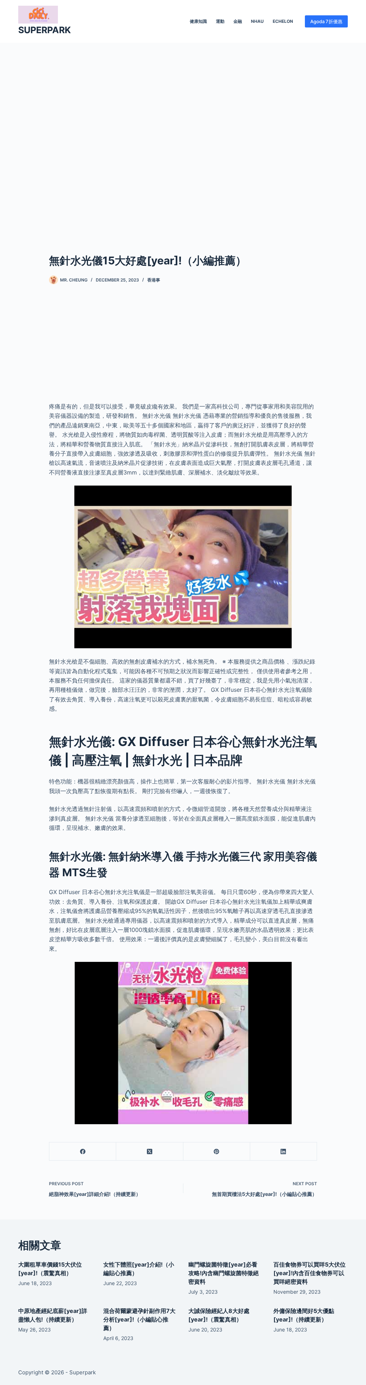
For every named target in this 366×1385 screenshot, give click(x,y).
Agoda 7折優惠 (326, 21)
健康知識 (198, 21)
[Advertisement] (183, 137)
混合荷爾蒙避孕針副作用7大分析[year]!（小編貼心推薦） (139, 1319)
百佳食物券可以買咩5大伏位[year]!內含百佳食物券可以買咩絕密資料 (309, 1273)
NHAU (257, 21)
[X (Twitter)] (149, 1151)
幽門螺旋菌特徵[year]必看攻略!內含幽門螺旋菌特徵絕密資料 (223, 1273)
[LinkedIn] (283, 1151)
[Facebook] (82, 1151)
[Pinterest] (216, 1151)
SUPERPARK (44, 30)
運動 (220, 21)
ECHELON (283, 21)
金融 (237, 21)
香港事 (153, 280)
